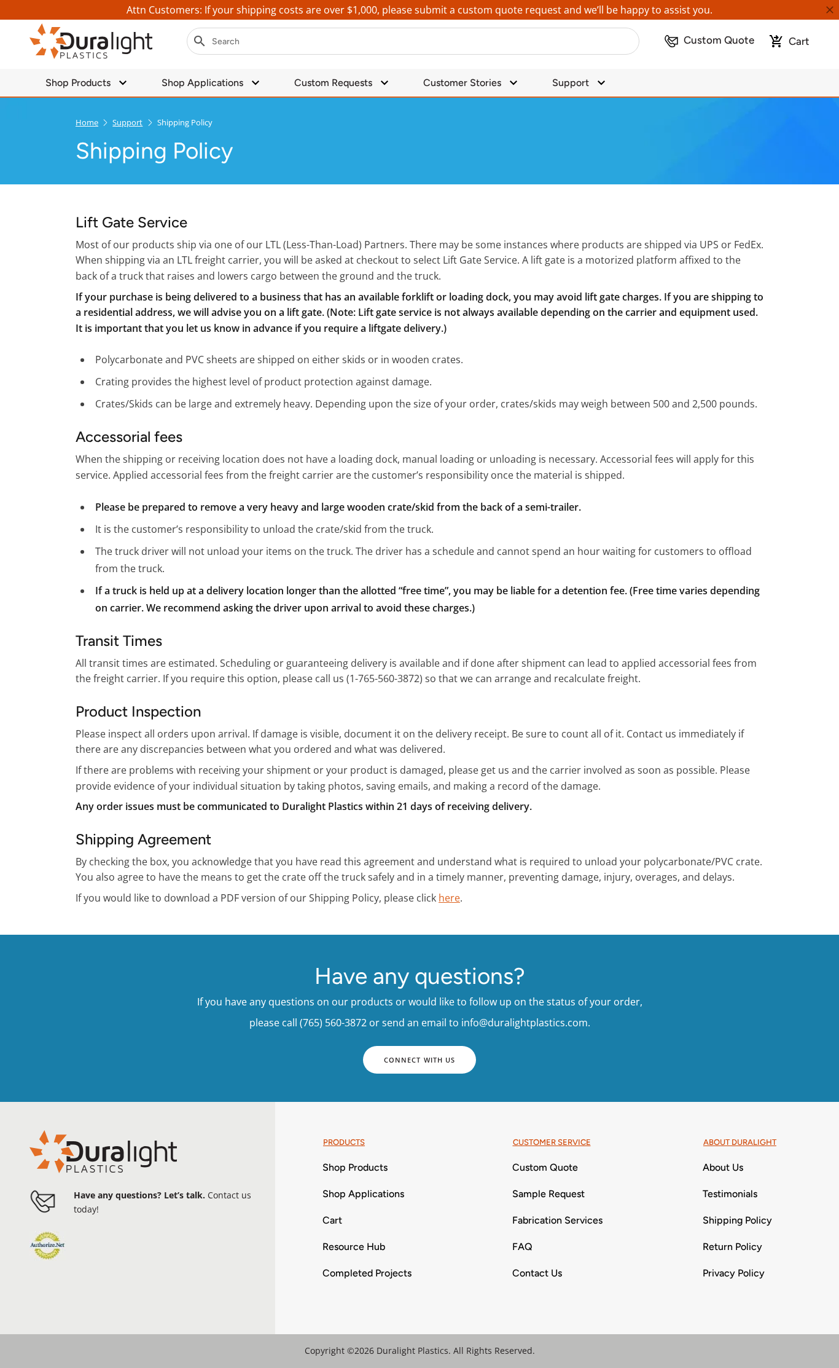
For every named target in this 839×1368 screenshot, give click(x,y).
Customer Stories (462, 82)
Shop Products (78, 82)
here (449, 898)
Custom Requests (333, 82)
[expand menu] (122, 82)
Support (570, 82)
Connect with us (420, 1059)
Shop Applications (202, 82)
